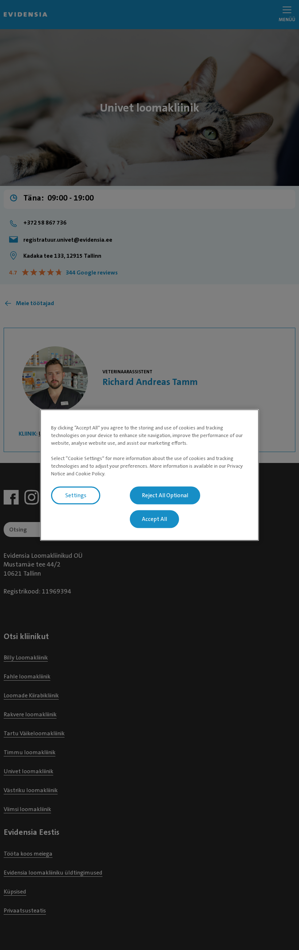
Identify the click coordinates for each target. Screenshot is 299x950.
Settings (75, 495)
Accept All (154, 519)
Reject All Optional (165, 495)
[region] (149, 475)
